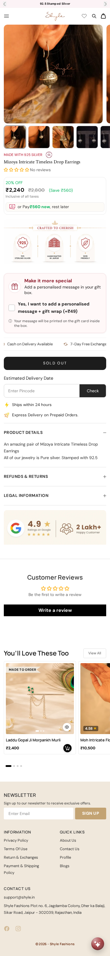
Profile (65, 857)
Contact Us (69, 848)
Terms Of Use (15, 848)
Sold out (55, 363)
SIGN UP (90, 813)
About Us (68, 840)
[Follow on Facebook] (7, 928)
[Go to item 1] (15, 137)
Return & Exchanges (21, 857)
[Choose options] (67, 727)
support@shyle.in (19, 897)
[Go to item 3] (63, 137)
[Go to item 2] (39, 137)
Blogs (65, 865)
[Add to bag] (67, 748)
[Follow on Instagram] (18, 928)
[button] (16, 170)
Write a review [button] (55, 610)
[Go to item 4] (87, 137)
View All (94, 653)
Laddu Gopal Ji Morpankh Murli (33, 740)
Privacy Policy (16, 840)
